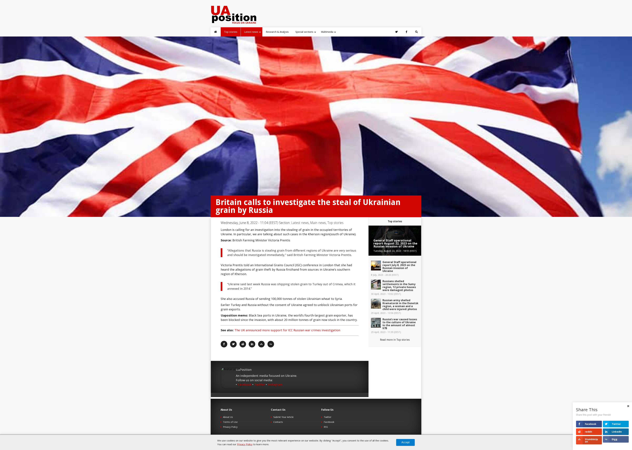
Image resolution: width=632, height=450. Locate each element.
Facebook (244, 385)
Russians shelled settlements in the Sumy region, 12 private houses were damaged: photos (399, 285)
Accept (405, 442)
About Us (228, 417)
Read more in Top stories (395, 339)
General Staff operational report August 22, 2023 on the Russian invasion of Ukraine (395, 243)
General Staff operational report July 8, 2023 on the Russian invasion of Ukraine (399, 266)
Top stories (335, 222)
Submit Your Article (283, 417)
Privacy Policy (230, 426)
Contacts (278, 422)
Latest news (300, 222)
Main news (318, 222)
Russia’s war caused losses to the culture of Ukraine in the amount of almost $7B (399, 323)
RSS (326, 426)
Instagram (275, 385)
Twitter (259, 385)
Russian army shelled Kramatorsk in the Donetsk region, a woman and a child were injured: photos (400, 304)
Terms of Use (230, 422)
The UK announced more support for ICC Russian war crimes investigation (287, 330)
